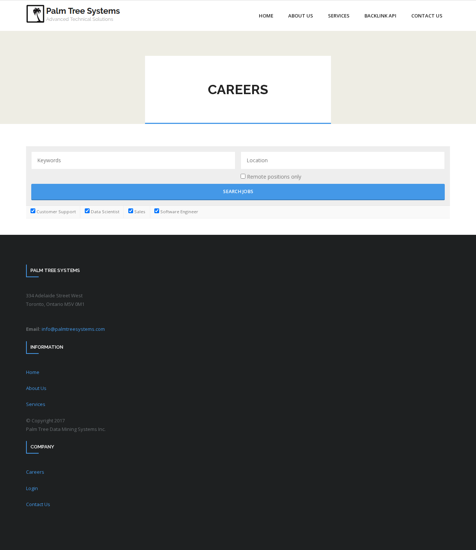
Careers (35, 472)
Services (35, 404)
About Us (36, 388)
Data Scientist (104, 211)
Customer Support (55, 211)
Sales (139, 211)
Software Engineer (178, 211)
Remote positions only (274, 176)
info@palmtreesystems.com (73, 329)
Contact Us (38, 504)
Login (32, 488)
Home (32, 372)
